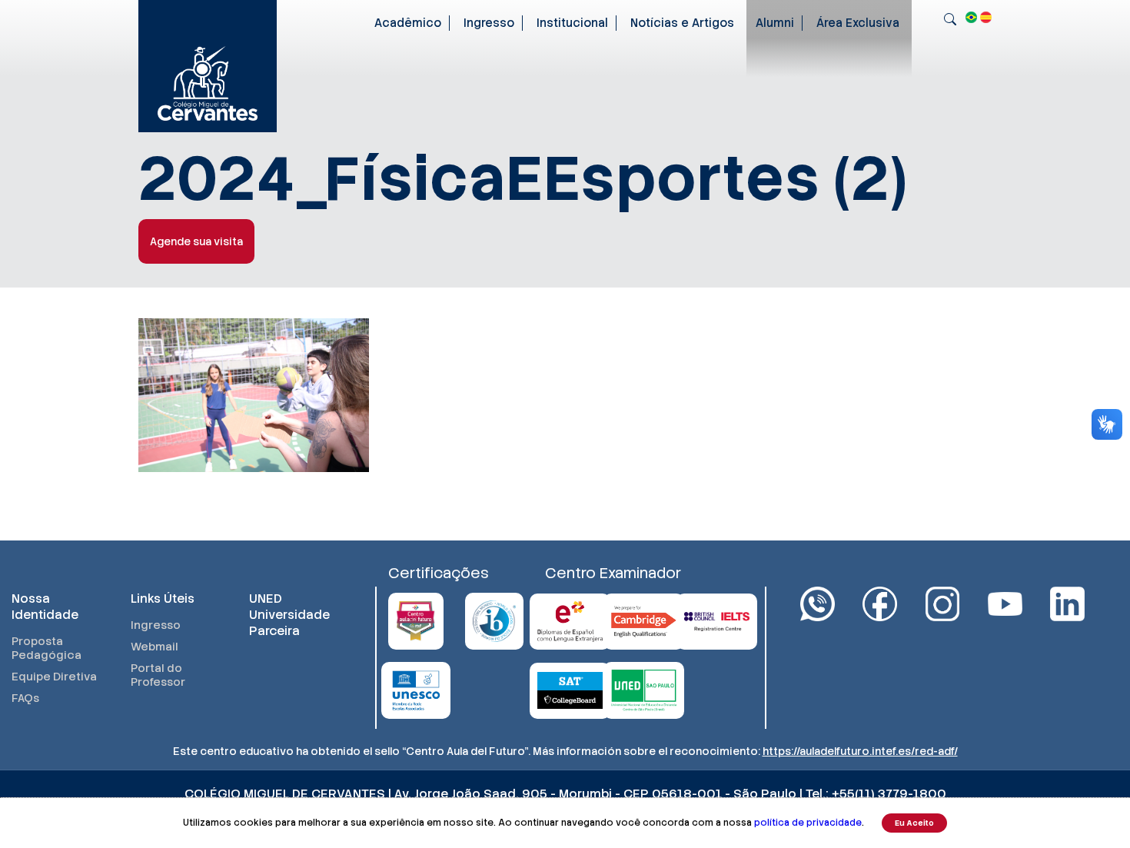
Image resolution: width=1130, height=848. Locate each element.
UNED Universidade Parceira (289, 614)
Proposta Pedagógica (46, 648)
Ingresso (489, 23)
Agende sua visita (196, 241)
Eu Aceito (914, 823)
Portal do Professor (158, 675)
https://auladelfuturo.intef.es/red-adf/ (860, 751)
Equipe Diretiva (54, 676)
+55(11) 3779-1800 (889, 794)
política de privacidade (808, 822)
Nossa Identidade (45, 606)
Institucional (572, 23)
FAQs (25, 698)
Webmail (154, 646)
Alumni (775, 23)
